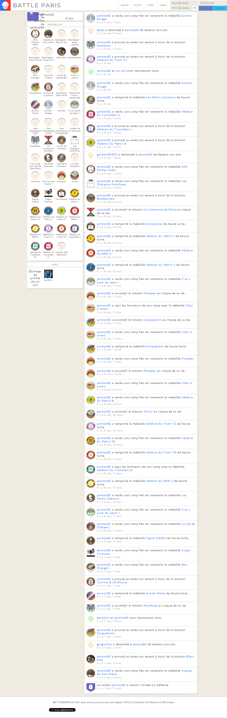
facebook (206, 8)
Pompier (150, 293)
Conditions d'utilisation (145, 702)
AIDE (163, 5)
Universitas (154, 224)
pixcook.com (106, 702)
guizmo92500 (107, 154)
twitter (220, 8)
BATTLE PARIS (37, 5)
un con (121, 70)
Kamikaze (103, 45)
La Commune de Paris (160, 209)
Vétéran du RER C (159, 481)
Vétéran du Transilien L (114, 129)
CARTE (124, 5)
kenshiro (103, 617)
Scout (148, 411)
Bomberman (105, 198)
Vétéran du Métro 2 (160, 264)
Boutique (168, 702)
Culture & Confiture (112, 582)
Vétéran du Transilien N (114, 470)
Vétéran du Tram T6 (161, 452)
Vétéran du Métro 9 (111, 143)
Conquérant (152, 319)
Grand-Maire (155, 593)
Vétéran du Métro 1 (160, 236)
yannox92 (47, 14)
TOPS (150, 5)
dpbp (100, 30)
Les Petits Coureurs (161, 97)
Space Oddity (156, 538)
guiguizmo (104, 644)
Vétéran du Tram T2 (112, 60)
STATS (137, 5)
